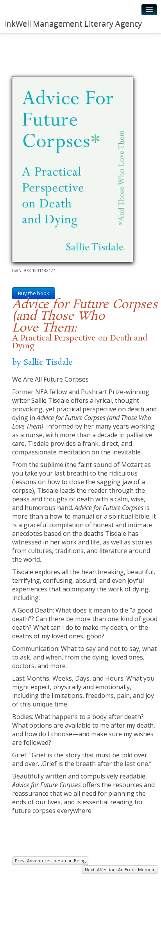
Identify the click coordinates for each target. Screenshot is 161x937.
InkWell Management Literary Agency (73, 23)
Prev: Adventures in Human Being (50, 860)
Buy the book (33, 293)
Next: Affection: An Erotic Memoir (120, 869)
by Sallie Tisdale (42, 362)
